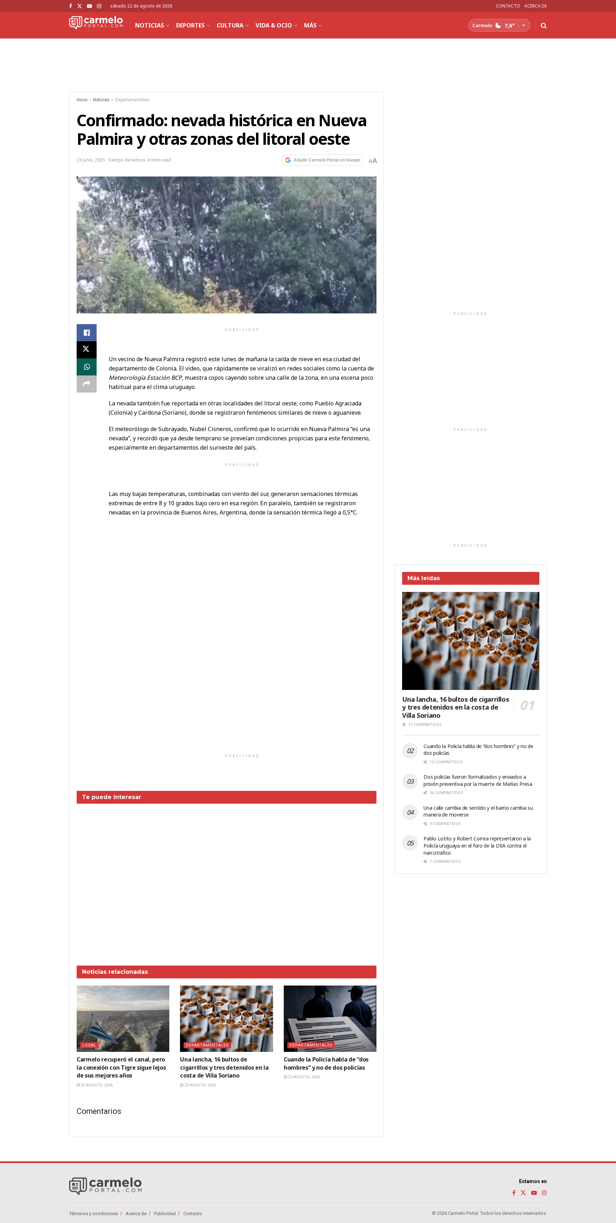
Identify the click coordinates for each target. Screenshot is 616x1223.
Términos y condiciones (93, 1213)
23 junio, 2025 (91, 160)
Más (310, 25)
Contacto (192, 1213)
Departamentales (132, 99)
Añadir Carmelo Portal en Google (327, 160)
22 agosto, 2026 (96, 1085)
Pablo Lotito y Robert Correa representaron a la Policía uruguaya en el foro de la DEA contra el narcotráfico (477, 845)
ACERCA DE (535, 6)
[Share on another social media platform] (87, 384)
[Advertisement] (227, 879)
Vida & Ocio (274, 25)
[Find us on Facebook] (70, 6)
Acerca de (136, 1213)
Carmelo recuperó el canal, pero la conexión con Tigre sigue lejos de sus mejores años (121, 1067)
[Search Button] (544, 25)
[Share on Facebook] (87, 332)
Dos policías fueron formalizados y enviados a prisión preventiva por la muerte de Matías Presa (477, 780)
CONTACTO (508, 6)
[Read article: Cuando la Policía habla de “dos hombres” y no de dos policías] (330, 1019)
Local (89, 1045)
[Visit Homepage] (96, 25)
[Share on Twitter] (87, 349)
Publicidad (165, 1213)
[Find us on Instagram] (99, 6)
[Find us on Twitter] (79, 6)
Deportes (190, 25)
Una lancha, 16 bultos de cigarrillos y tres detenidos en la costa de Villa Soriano (224, 1067)
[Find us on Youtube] (89, 6)
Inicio (82, 99)
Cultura (230, 25)
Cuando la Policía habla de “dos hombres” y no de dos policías (326, 1063)
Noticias (149, 25)
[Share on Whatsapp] (87, 366)
